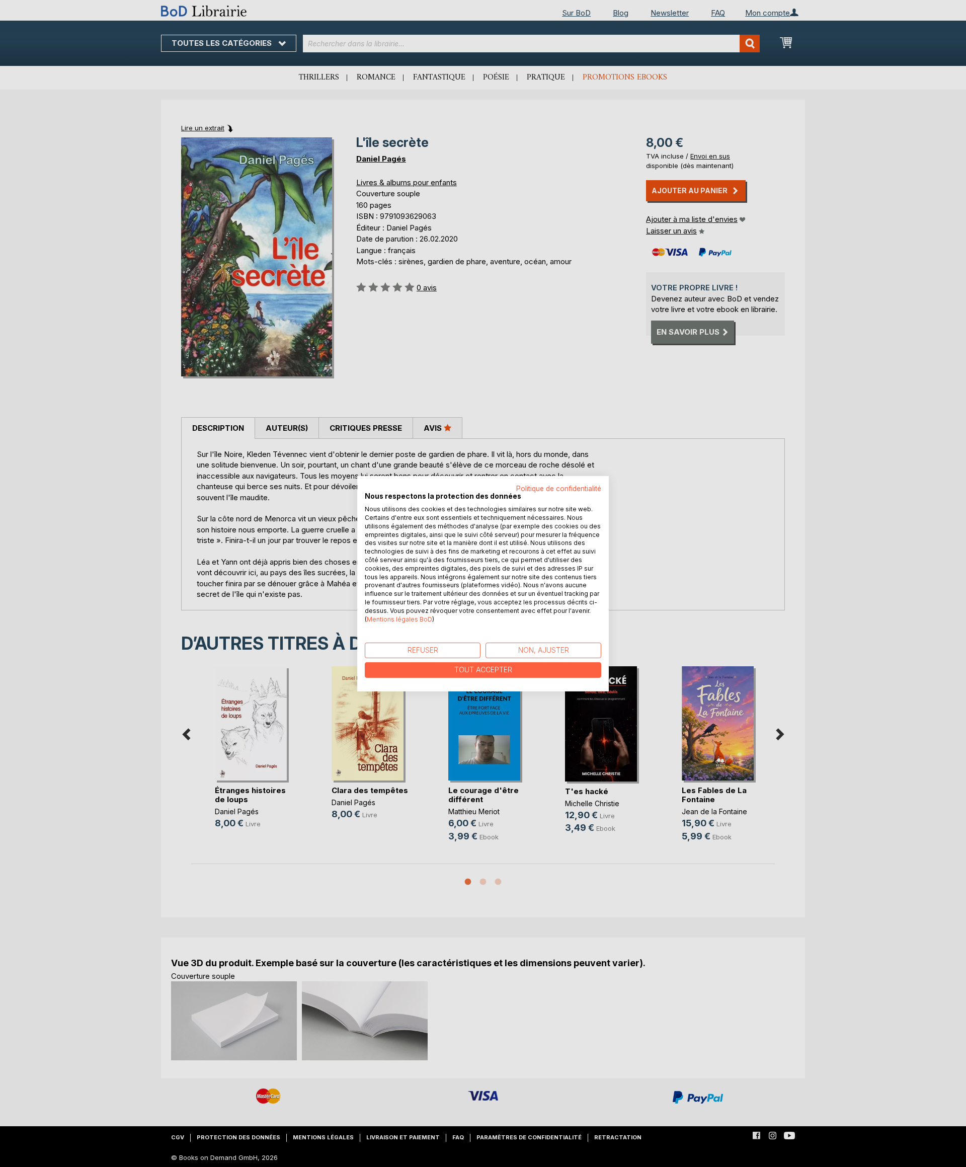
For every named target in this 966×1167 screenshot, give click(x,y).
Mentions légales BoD (399, 619)
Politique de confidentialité (558, 488)
